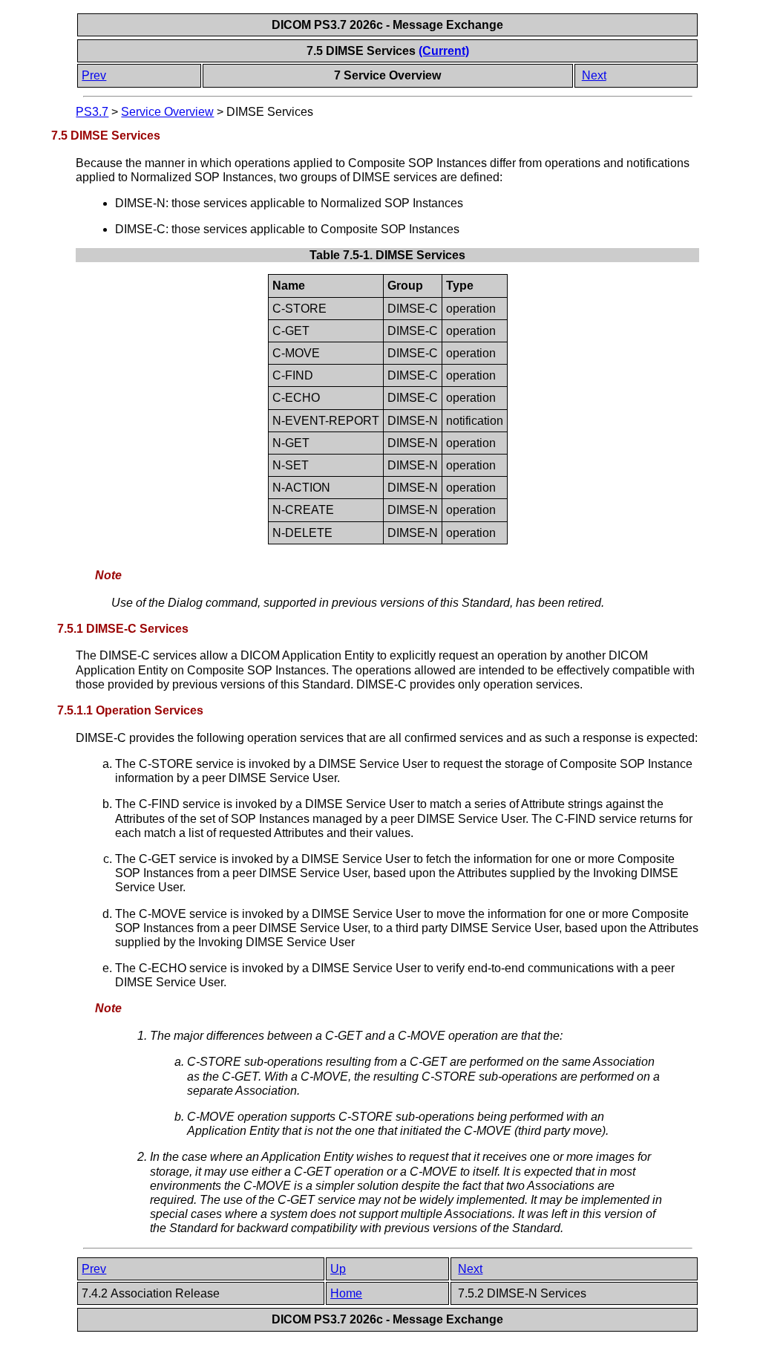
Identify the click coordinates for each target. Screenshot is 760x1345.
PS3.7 (92, 111)
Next (594, 75)
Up (338, 1269)
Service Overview (167, 111)
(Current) (444, 51)
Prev (94, 75)
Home (346, 1293)
